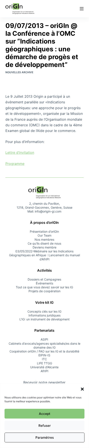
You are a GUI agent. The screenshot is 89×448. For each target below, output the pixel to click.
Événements (44, 283)
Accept (44, 414)
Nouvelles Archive (19, 72)
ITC (44, 359)
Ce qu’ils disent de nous (44, 243)
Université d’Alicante (44, 367)
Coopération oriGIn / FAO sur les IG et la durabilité (44, 351)
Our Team (44, 235)
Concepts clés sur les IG (44, 311)
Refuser (44, 426)
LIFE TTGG (44, 363)
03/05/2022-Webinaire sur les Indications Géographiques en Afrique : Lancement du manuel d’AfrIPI (44, 255)
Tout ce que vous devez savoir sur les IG (44, 287)
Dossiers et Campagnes (44, 279)
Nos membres (44, 239)
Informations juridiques (44, 315)
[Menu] (82, 9)
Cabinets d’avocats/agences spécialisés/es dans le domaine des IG (44, 345)
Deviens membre (44, 247)
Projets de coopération (44, 291)
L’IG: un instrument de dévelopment (44, 319)
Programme (14, 163)
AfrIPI (44, 371)
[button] (82, 389)
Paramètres (44, 437)
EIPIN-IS (44, 355)
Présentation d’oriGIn (44, 231)
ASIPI (44, 339)
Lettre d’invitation (19, 152)
